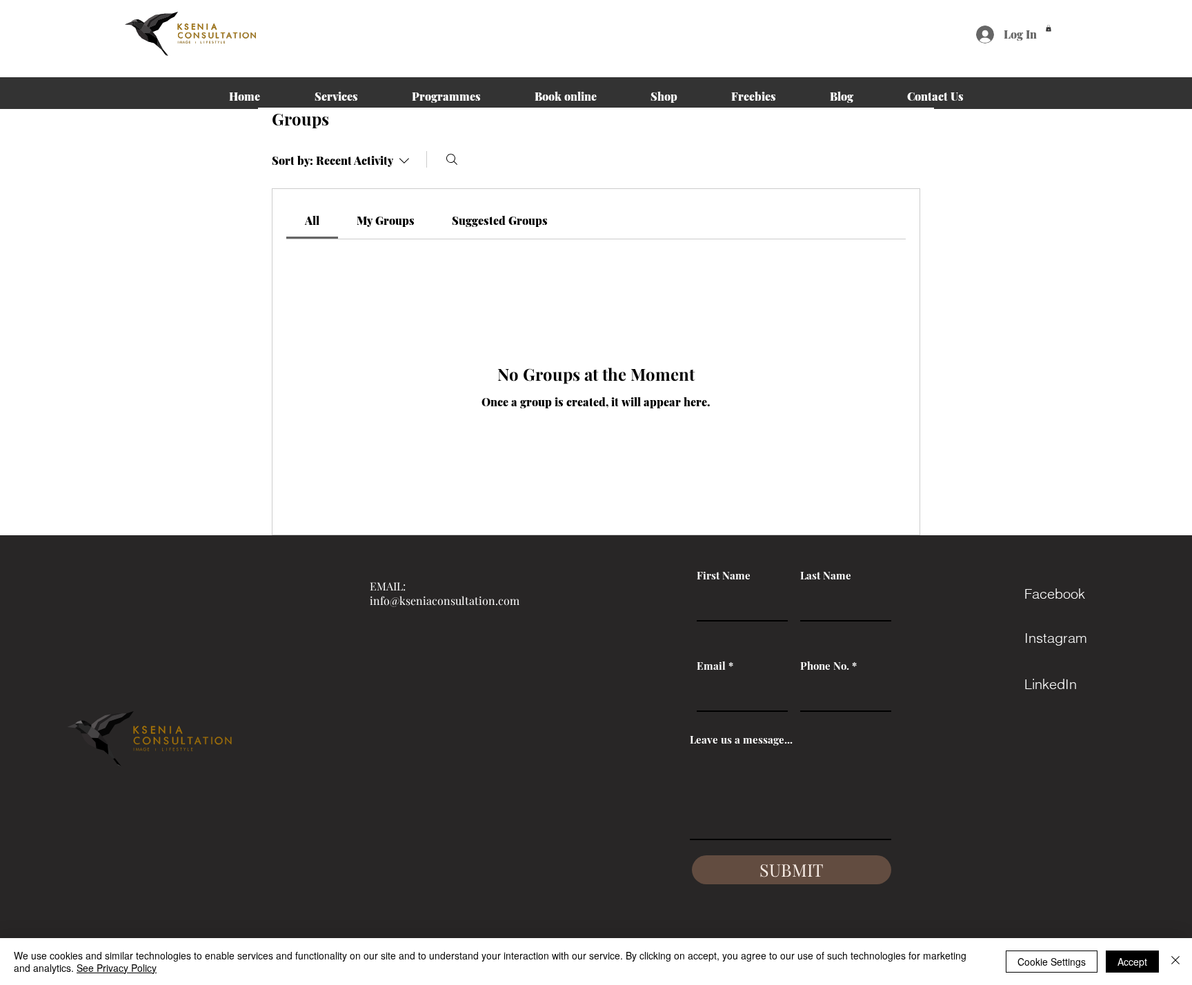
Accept (1132, 961)
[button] (1048, 28)
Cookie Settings (1051, 961)
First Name (724, 575)
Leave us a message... (741, 740)
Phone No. (824, 666)
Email (711, 666)
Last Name (825, 575)
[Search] (452, 159)
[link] (312, 220)
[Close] (1175, 961)
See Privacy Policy (117, 968)
